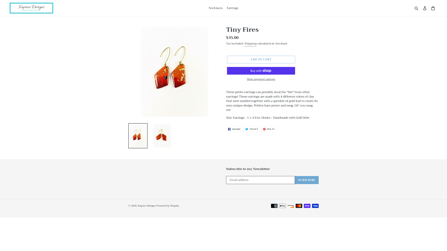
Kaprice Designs (147, 206)
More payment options (261, 79)
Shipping (250, 43)
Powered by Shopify (168, 206)
